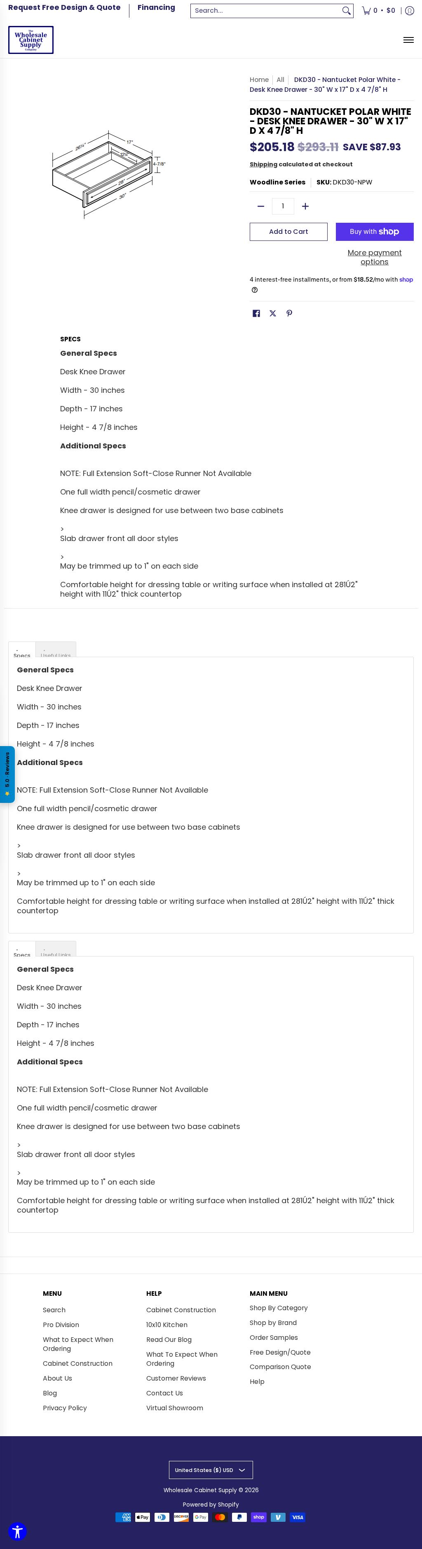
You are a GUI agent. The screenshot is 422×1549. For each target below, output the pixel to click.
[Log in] (409, 11)
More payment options (375, 257)
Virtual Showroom (174, 1408)
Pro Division (61, 1325)
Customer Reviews (176, 1378)
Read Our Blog (169, 1339)
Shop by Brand (273, 1322)
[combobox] (265, 11)
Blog (50, 1393)
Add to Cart (288, 231)
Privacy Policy (65, 1408)
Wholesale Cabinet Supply (200, 1490)
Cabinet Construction (78, 1363)
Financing (156, 7)
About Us (57, 1378)
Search (54, 1310)
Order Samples (274, 1337)
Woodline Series (277, 182)
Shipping (263, 164)
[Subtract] (261, 206)
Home (259, 79)
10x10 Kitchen (167, 1325)
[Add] (305, 206)
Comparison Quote (280, 1367)
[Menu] (408, 40)
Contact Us (164, 1393)
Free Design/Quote (280, 1352)
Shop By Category (279, 1308)
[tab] (22, 649)
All (280, 79)
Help (257, 1381)
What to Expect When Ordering (78, 1344)
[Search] (346, 11)
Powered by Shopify (211, 1505)
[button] (256, 314)
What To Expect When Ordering (182, 1359)
